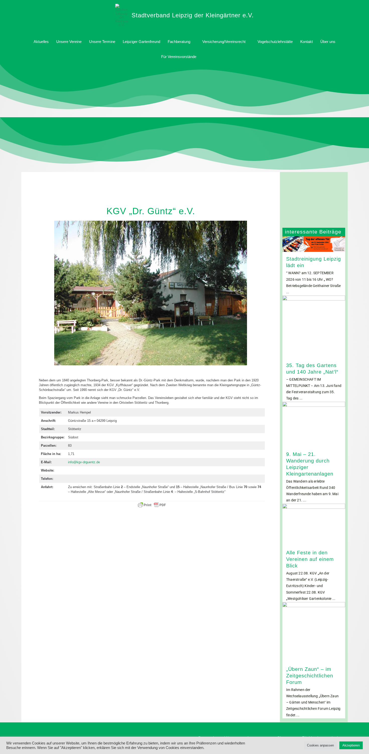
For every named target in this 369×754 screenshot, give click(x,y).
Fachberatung (179, 41)
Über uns (327, 41)
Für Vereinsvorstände (178, 56)
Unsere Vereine (69, 41)
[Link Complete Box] (313, 266)
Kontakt (306, 41)
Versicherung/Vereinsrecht (223, 41)
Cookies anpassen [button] (320, 745)
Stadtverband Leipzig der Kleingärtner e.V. (193, 15)
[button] (206, 56)
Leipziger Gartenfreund (141, 41)
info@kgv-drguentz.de (84, 462)
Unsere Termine (102, 41)
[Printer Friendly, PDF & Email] (151, 505)
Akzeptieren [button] (351, 745)
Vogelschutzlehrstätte (275, 41)
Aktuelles (41, 41)
